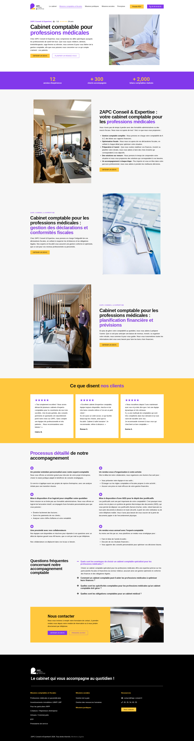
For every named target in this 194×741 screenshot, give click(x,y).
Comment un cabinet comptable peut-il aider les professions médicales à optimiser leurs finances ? (119, 579)
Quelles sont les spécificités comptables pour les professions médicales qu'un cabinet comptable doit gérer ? (120, 587)
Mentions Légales (77, 737)
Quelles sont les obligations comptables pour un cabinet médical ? (111, 593)
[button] (119, 563)
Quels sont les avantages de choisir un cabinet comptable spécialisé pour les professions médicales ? (116, 562)
